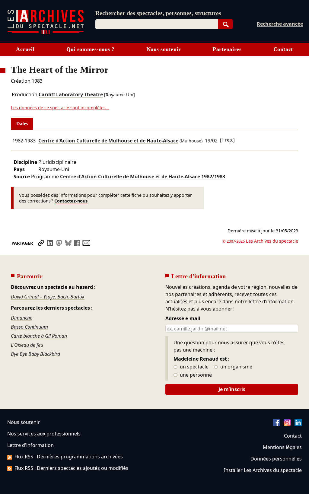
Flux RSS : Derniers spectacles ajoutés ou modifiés (71, 468)
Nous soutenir (164, 49)
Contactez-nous (71, 201)
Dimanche (21, 317)
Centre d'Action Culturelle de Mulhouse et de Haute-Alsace (108, 140)
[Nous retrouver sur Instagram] (287, 424)
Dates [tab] (22, 123)
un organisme (235, 367)
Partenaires (227, 49)
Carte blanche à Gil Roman (39, 336)
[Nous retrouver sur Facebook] (276, 424)
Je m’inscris (231, 389)
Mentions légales (282, 447)
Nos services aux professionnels (44, 433)
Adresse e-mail (182, 318)
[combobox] (156, 24)
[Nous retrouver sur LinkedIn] (298, 424)
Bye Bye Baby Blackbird (35, 354)
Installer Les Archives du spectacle (263, 470)
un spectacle (194, 367)
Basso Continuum (29, 326)
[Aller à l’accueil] (46, 32)
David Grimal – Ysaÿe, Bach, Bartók (47, 296)
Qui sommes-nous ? (90, 49)
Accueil (25, 49)
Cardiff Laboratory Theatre (71, 94)
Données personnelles (276, 458)
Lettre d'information (30, 445)
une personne (195, 375)
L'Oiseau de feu (27, 345)
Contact (283, 49)
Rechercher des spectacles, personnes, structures (158, 13)
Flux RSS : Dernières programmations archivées (68, 456)
